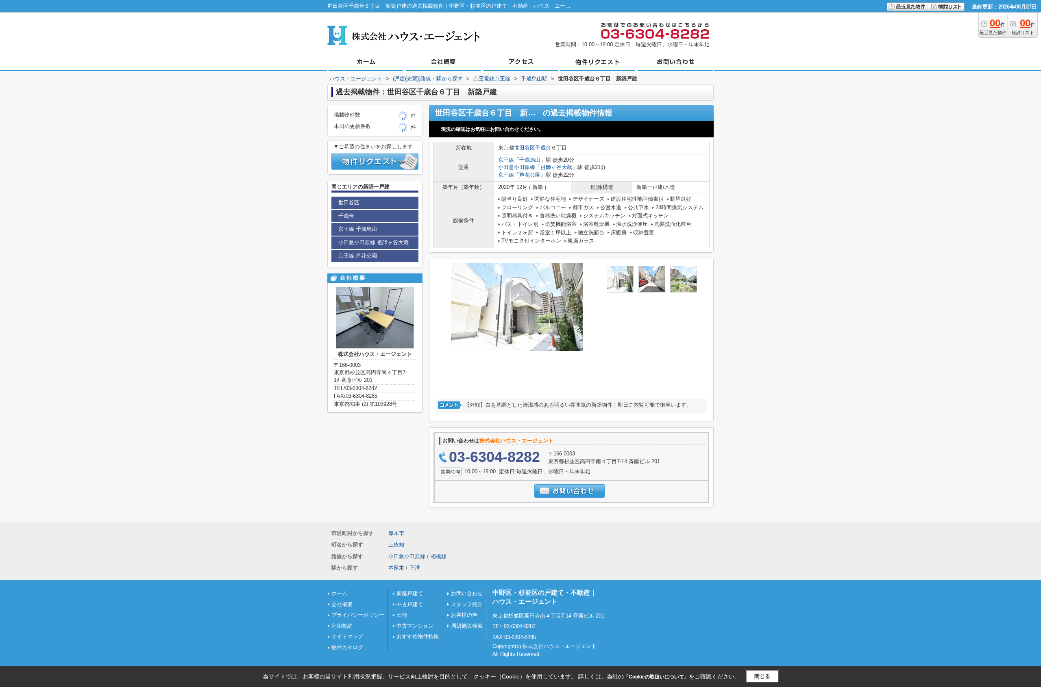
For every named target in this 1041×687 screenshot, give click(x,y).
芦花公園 (529, 175)
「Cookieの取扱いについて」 (656, 677)
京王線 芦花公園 (357, 256)
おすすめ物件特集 (417, 636)
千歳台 (543, 148)
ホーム (339, 593)
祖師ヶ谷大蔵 (556, 167)
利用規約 (342, 626)
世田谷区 (524, 148)
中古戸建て (409, 604)
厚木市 (396, 533)
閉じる (762, 676)
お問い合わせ (467, 593)
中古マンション (414, 626)
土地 (401, 615)
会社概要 (342, 604)
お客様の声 (464, 615)
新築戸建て (409, 593)
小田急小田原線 (516, 167)
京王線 (506, 160)
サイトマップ (347, 636)
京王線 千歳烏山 (357, 229)
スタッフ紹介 (467, 604)
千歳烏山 (529, 160)
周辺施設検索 (467, 626)
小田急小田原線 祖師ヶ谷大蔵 (373, 242)
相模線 (438, 556)
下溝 (414, 568)
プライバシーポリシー (357, 615)
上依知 (396, 545)
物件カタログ (347, 647)
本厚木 (396, 568)
